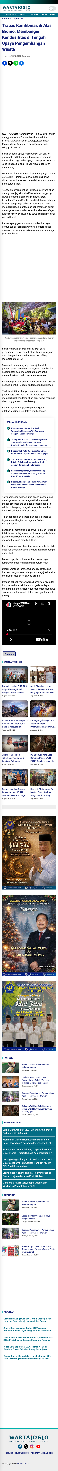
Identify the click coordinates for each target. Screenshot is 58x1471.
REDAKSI (9, 1453)
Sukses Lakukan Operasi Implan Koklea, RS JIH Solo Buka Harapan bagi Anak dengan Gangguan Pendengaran (29, 462)
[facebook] (4, 63)
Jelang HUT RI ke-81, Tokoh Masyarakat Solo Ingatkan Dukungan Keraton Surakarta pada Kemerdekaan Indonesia (29, 442)
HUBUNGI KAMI (22, 1453)
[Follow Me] (26, 1448)
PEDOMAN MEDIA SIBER (42, 1453)
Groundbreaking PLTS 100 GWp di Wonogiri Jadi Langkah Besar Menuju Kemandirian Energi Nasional (14, 689)
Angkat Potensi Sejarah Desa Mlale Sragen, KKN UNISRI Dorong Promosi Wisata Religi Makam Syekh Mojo (27, 1357)
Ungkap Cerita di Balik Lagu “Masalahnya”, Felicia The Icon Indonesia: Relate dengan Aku (35, 1080)
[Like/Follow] (20, 1448)
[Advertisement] (29, 98)
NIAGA (23, 14)
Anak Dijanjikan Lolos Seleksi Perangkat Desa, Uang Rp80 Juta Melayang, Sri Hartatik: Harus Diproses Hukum (43, 689)
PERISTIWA (11, 14)
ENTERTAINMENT (49, 14)
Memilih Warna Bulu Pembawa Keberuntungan (35, 1065)
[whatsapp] (15, 63)
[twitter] (10, 63)
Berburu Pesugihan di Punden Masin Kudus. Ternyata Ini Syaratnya (38, 1094)
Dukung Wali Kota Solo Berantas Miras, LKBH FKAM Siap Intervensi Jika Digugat (29, 452)
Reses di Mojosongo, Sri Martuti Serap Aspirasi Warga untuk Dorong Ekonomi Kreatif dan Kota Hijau (28, 473)
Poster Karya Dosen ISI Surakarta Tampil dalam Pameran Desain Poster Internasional (39, 1249)
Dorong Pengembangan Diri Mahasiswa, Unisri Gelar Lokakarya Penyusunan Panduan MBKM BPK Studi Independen (27, 1163)
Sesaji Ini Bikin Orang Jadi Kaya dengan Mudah (36, 1217)
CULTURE (34, 14)
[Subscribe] (38, 1448)
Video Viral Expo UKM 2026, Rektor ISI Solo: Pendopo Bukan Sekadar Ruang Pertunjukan (25, 1348)
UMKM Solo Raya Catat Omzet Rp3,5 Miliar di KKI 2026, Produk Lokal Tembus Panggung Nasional (28, 1338)
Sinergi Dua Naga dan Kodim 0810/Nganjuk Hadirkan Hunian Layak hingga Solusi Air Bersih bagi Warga (27, 1329)
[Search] (55, 2)
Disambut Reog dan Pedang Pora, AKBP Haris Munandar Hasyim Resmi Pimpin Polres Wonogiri (29, 484)
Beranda (6, 18)
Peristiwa (18, 18)
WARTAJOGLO (23, 1464)
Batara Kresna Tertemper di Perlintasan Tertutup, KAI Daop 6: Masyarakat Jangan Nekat (15, 723)
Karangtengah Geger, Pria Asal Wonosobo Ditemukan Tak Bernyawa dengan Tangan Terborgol (27, 431)
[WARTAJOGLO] (16, 9)
